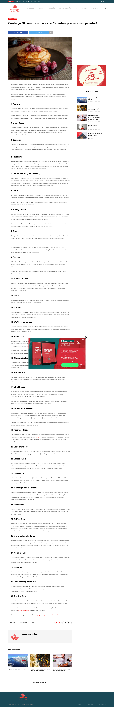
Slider (33, 622)
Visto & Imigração (65, 8)
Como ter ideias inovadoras (92, 126)
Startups (42, 8)
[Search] (104, 8)
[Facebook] (62, 622)
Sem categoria (13, 18)
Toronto (37, 437)
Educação (52, 8)
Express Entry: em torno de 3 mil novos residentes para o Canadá (95, 136)
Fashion (12, 622)
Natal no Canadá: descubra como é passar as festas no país (28, 1)
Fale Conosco (93, 8)
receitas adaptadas (23, 610)
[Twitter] (65, 622)
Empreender (30, 8)
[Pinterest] (68, 622)
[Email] (71, 622)
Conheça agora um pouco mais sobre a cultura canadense (50, 615)
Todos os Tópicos (81, 8)
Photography (23, 622)
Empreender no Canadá (31, 634)
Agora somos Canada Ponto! (16, 669)
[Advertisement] (91, 49)
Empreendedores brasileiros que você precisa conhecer (62, 669)
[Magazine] (15, 8)
